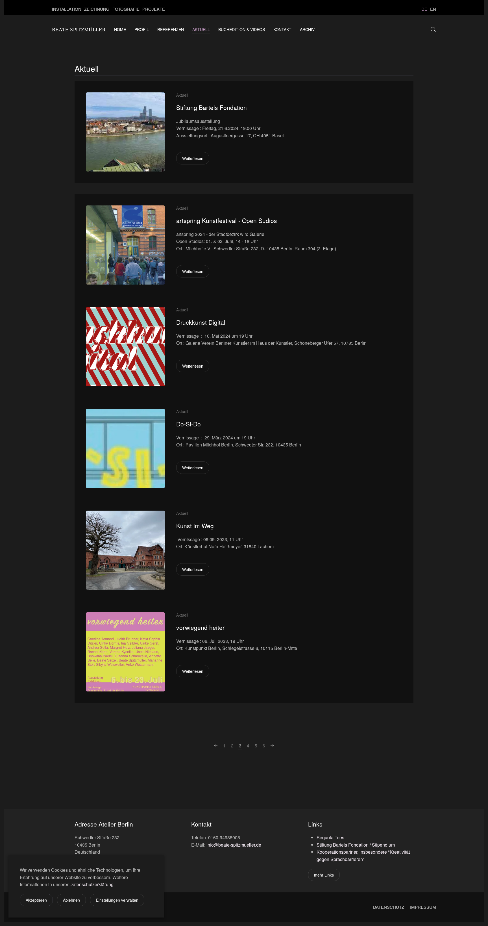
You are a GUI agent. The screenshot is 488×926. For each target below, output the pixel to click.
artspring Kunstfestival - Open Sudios (226, 220)
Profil (141, 29)
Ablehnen (71, 900)
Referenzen (170, 29)
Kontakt (282, 29)
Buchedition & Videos (241, 29)
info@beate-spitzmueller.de (233, 845)
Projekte (153, 9)
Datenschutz (388, 907)
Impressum (423, 907)
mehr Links (324, 875)
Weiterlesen (192, 158)
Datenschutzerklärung (91, 884)
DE (424, 9)
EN (433, 9)
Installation (66, 9)
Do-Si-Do (188, 424)
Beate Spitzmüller (79, 29)
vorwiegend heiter (200, 627)
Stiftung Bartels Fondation (211, 107)
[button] (433, 29)
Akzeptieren (36, 900)
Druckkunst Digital (200, 322)
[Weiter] (272, 745)
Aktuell (201, 29)
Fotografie (126, 9)
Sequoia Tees (330, 837)
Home (120, 29)
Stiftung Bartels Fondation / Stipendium (356, 845)
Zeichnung (97, 9)
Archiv (307, 29)
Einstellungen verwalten (117, 900)
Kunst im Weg (195, 525)
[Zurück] (215, 745)
